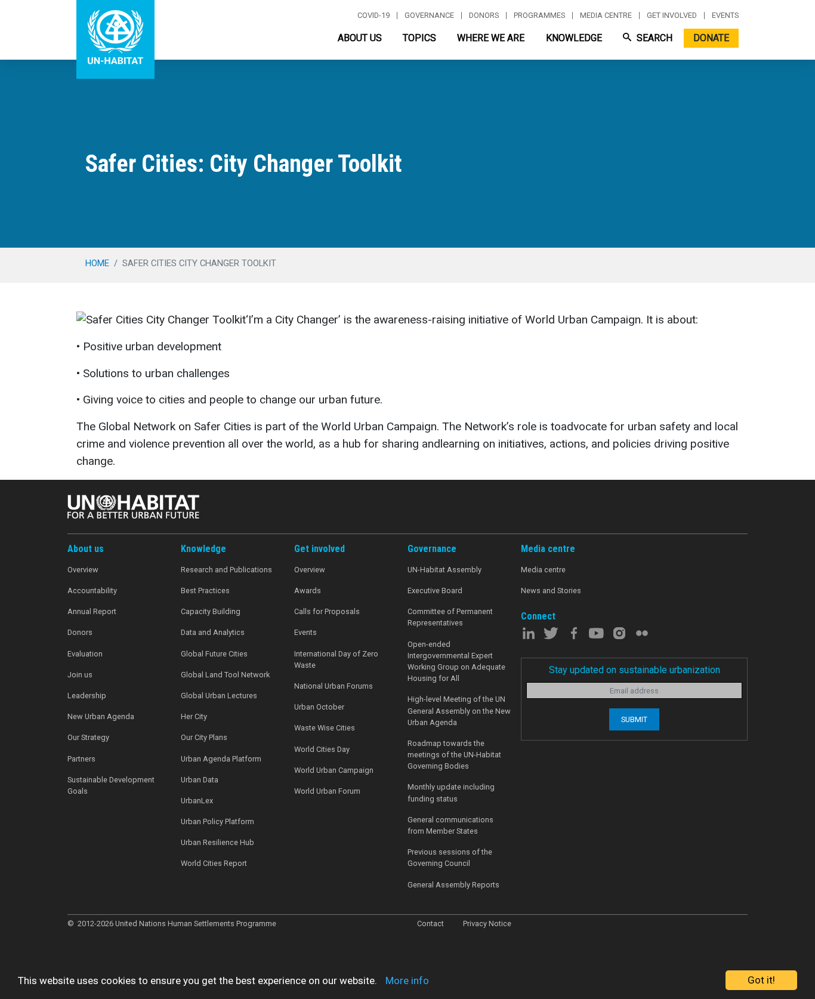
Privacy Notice (487, 923)
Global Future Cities (214, 653)
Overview (82, 569)
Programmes (539, 15)
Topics (419, 38)
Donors (484, 15)
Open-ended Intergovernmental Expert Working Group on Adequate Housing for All (456, 661)
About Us (360, 38)
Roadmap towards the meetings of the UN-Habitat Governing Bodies (454, 754)
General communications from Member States (450, 825)
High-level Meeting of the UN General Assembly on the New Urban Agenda (459, 710)
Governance (429, 15)
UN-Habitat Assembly (444, 569)
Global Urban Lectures (219, 695)
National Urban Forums (333, 686)
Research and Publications (226, 569)
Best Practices (205, 590)
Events (725, 15)
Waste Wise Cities (324, 727)
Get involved (672, 15)
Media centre (606, 15)
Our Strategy (88, 737)
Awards (307, 590)
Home (97, 263)
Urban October (319, 706)
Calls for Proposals (327, 611)
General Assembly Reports (453, 884)
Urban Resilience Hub (217, 842)
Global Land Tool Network (225, 674)
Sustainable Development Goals (111, 785)
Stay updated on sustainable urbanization (634, 670)
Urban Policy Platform (217, 821)
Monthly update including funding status (451, 792)
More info (407, 980)
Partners (81, 758)
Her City (194, 716)
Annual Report (91, 611)
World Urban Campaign (333, 770)
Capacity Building (210, 611)
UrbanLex (197, 800)
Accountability (92, 590)
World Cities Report (214, 863)
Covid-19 (373, 15)
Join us (79, 674)
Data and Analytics (213, 632)
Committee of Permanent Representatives (450, 617)
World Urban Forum (327, 791)
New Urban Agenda (100, 716)
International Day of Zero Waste (336, 659)
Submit (634, 719)
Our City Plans (204, 737)
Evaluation (85, 653)
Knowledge (574, 38)
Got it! (761, 980)
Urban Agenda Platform (221, 758)
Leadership (86, 695)
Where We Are (490, 38)
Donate (711, 38)
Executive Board (434, 590)
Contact (430, 923)
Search (653, 38)
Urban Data (199, 779)
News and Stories (551, 590)
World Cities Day (322, 749)
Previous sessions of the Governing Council (449, 857)
